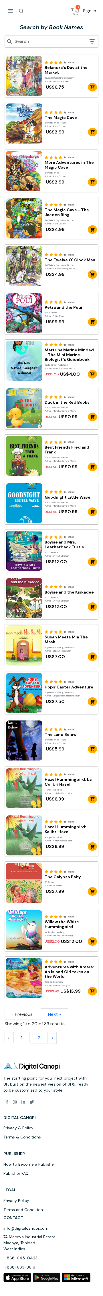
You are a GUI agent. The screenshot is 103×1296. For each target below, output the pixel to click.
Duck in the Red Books (67, 402)
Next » (54, 1014)
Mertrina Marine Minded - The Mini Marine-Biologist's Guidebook (69, 355)
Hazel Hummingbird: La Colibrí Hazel (68, 782)
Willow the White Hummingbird (62, 924)
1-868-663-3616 (19, 1267)
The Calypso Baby (63, 877)
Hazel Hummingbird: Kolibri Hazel (65, 829)
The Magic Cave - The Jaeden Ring (67, 212)
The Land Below (60, 734)
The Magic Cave (61, 117)
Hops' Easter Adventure (69, 687)
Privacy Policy (16, 1200)
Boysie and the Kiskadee (69, 592)
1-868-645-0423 (20, 1258)
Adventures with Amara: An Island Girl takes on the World (69, 972)
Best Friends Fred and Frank (67, 450)
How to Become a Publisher (29, 1164)
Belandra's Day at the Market (66, 70)
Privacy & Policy (18, 1127)
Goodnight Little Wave (67, 497)
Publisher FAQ (16, 1173)
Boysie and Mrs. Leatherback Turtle (64, 545)
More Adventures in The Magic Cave (69, 165)
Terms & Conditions (22, 1137)
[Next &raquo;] (53, 1038)
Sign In (89, 11)
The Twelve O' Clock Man (70, 260)
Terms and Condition (23, 1209)
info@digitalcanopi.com (25, 1228)
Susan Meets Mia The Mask (66, 639)
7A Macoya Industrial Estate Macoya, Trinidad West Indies (29, 1242)
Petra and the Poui (63, 307)
